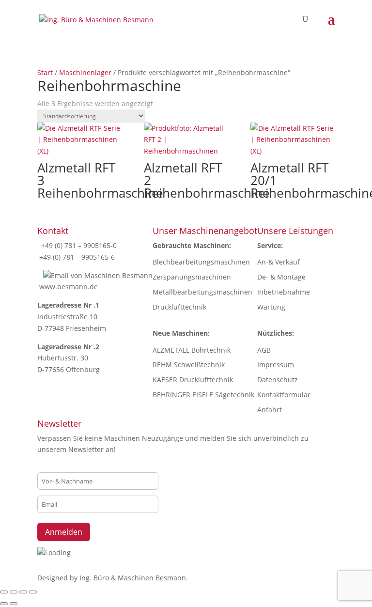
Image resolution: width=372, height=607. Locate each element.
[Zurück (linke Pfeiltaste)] (4, 603)
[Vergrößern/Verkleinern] (4, 592)
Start (45, 72)
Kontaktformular (283, 394)
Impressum (275, 364)
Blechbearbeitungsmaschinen (201, 261)
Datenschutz (277, 379)
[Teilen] (23, 592)
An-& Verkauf (278, 261)
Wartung (271, 306)
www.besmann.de (68, 286)
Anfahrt (269, 409)
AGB (264, 350)
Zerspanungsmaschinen (192, 276)
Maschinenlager (85, 72)
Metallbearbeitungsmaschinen (202, 291)
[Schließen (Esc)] (33, 592)
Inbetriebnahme (283, 291)
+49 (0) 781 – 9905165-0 (78, 245)
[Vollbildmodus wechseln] (13, 592)
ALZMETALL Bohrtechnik (192, 350)
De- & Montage (281, 276)
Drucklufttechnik (179, 306)
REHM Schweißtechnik (189, 364)
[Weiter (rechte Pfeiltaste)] (13, 603)
